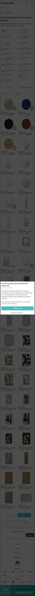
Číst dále (21, 25)
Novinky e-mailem (17, 531)
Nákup (17, 548)
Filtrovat (9, 87)
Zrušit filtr (11, 93)
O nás (17, 544)
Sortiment (18, 553)
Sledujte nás (17, 557)
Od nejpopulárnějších (26, 87)
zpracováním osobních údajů (24, 538)
